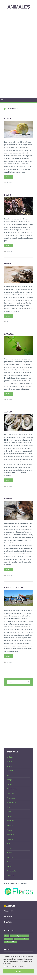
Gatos (9, 812)
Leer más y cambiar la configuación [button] (15, 966)
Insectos (9, 816)
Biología (9, 780)
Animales (18, 7)
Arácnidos (10, 770)
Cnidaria (9, 784)
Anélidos (10, 757)
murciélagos (24, 939)
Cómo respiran (12, 789)
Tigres (19, 936)
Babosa (8, 498)
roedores (7, 942)
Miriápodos (10, 834)
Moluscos (9, 182)
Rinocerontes (8, 939)
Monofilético (8, 922)
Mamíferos (10, 821)
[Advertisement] (18, 32)
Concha (8, 118)
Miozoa (9, 830)
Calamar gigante (14, 587)
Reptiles (9, 866)
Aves (8, 775)
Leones (17, 939)
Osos (6, 936)
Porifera (9, 853)
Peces (9, 843)
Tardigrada (10, 875)
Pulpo (7, 195)
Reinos (9, 862)
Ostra (7, 263)
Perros (9, 848)
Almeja (8, 412)
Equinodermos (12, 802)
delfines (13, 936)
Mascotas (10, 825)
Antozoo (9, 766)
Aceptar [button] (18, 971)
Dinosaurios (11, 798)
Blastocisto (8, 916)
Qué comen (10, 857)
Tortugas (25, 936)
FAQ (8, 807)
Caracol (9, 334)
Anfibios (9, 761)
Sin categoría (11, 871)
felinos (14, 942)
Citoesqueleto (9, 911)
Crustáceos (10, 793)
